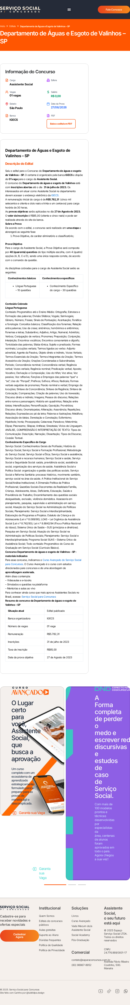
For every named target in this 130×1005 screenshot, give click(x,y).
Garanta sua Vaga (32, 813)
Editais (12, 26)
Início (2, 26)
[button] (69, 9)
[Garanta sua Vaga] (13, 813)
